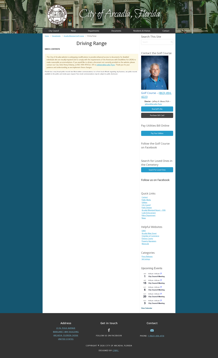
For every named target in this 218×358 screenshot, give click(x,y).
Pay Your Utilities (157, 133)
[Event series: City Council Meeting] (161, 274)
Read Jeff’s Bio (157, 109)
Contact (145, 197)
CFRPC (116, 350)
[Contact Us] (152, 330)
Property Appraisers (149, 241)
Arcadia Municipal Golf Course (74, 36)
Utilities (144, 202)
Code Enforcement (149, 213)
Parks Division (147, 207)
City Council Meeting (156, 276)
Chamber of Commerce (150, 236)
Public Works (146, 200)
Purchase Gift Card (157, 115)
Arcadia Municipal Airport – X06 (154, 210)
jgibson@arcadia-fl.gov (153, 104)
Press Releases (147, 256)
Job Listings (146, 259)
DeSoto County (147, 238)
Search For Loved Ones (157, 170)
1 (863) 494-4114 (156, 336)
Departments (56, 36)
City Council (146, 205)
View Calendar (146, 308)
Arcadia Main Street (149, 233)
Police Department (148, 215)
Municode (145, 244)
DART (144, 231)
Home (47, 36)
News (144, 218)
